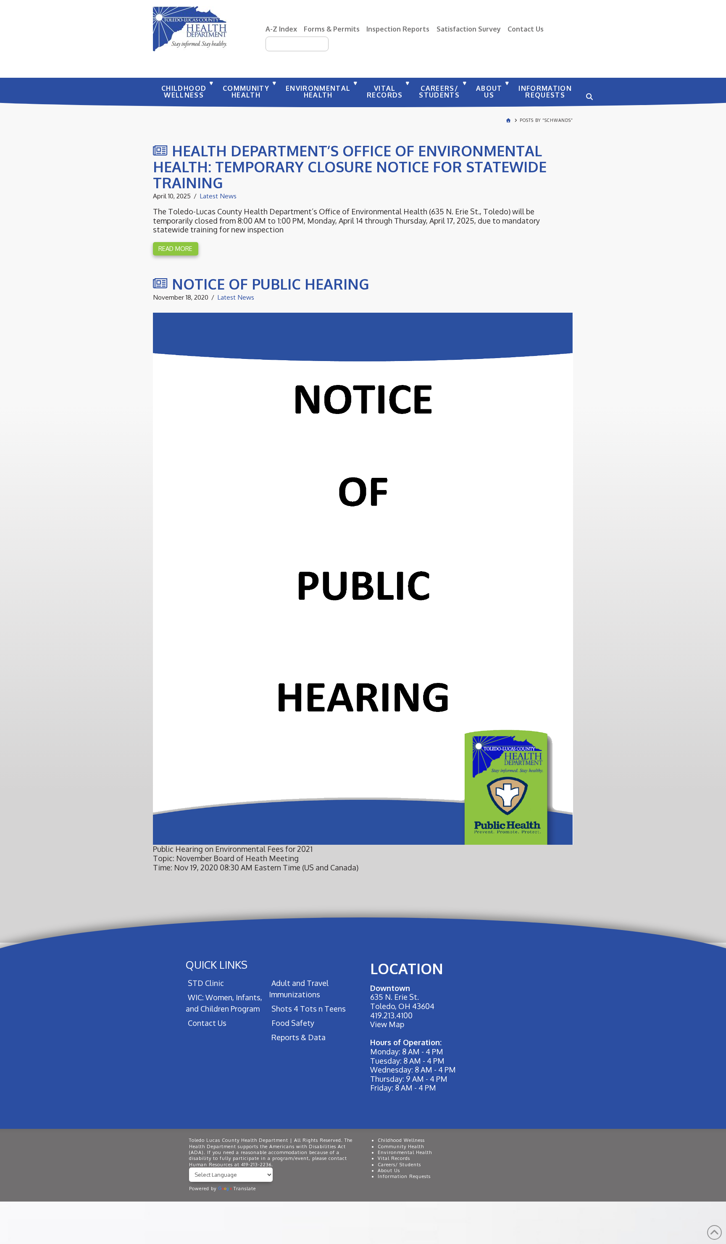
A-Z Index (281, 28)
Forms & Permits (332, 28)
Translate (245, 1188)
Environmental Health (405, 1152)
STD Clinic (206, 983)
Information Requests (404, 1176)
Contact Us (526, 28)
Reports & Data (298, 1037)
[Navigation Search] (588, 92)
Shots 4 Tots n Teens (308, 1008)
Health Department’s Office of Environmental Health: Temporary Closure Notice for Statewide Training (350, 166)
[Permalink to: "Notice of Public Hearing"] (363, 579)
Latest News (218, 196)
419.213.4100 (391, 1015)
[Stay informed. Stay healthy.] (189, 28)
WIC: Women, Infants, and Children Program (224, 1003)
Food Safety (292, 1023)
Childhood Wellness (401, 1140)
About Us (389, 1170)
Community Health (401, 1146)
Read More (175, 248)
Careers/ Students (399, 1165)
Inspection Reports (397, 28)
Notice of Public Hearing (270, 284)
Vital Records (394, 1158)
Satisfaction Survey (469, 28)
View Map (387, 1024)
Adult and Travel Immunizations (298, 988)
